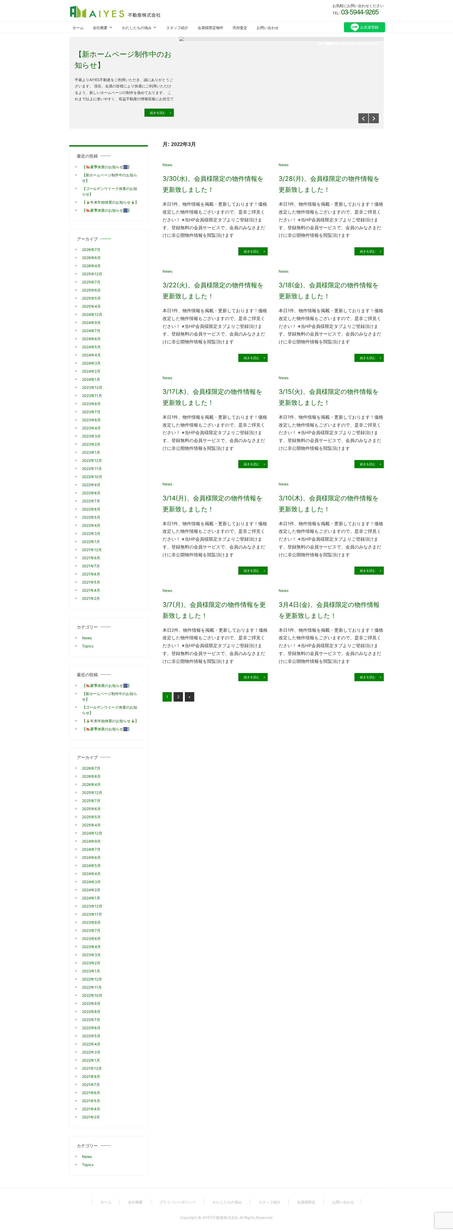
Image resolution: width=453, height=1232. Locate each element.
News (167, 165)
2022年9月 (91, 485)
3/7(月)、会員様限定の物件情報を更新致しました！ (214, 610)
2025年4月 (91, 306)
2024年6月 (91, 339)
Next (374, 118)
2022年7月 (91, 501)
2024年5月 (91, 347)
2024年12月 (92, 314)
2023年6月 (91, 420)
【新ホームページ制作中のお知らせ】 (123, 60)
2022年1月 (91, 541)
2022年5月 (91, 517)
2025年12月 (92, 274)
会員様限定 (306, 1202)
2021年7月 (91, 566)
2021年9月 (91, 558)
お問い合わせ (268, 28)
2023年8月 (91, 403)
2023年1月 (91, 452)
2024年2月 (91, 371)
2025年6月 (91, 290)
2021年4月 (91, 590)
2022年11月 (92, 468)
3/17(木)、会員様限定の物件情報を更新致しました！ (212, 397)
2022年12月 (92, 460)
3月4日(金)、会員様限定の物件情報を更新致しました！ (329, 610)
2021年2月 (91, 598)
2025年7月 (91, 282)
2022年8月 (91, 493)
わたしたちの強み (137, 28)
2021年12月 (92, 549)
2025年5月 (91, 298)
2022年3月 (91, 533)
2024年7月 (91, 330)
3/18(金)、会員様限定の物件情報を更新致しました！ (329, 290)
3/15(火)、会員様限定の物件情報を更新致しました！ (329, 397)
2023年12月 (92, 387)
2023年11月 (92, 395)
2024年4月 (91, 355)
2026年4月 (91, 266)
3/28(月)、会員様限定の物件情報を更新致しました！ (329, 184)
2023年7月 (91, 412)
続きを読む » (159, 113)
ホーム (78, 28)
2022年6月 (91, 509)
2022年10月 (92, 476)
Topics (87, 646)
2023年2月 (91, 444)
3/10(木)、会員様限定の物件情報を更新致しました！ (329, 503)
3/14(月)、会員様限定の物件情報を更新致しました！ (213, 503)
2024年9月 (91, 322)
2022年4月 (91, 525)
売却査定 (240, 28)
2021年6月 (91, 574)
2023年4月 (91, 428)
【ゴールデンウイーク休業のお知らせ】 (109, 191)
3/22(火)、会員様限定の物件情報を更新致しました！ (213, 290)
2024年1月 (91, 379)
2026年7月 (91, 249)
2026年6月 (91, 257)
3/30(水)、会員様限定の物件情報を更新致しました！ (213, 184)
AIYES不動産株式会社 (220, 1217)
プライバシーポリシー (177, 1202)
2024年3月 (91, 363)
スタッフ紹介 (177, 28)
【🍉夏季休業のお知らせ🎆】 (106, 167)
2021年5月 (91, 582)
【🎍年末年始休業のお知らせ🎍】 (110, 202)
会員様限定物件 (210, 28)
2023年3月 (91, 436)
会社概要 (100, 28)
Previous (363, 118)
